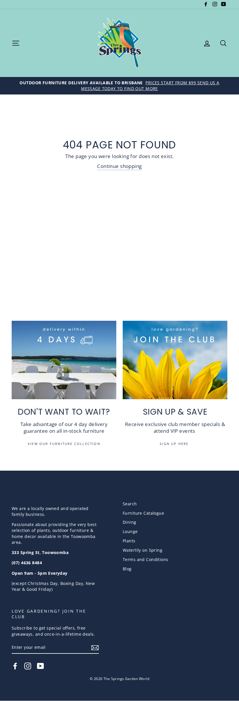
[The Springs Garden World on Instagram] (27, 666)
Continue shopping (119, 166)
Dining (129, 522)
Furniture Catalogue (143, 513)
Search (130, 504)
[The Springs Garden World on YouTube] (40, 666)
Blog (127, 569)
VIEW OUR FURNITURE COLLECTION (64, 443)
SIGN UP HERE (175, 443)
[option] (119, 86)
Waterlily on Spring (142, 550)
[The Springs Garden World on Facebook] (15, 666)
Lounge (130, 531)
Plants (129, 541)
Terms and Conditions (145, 559)
